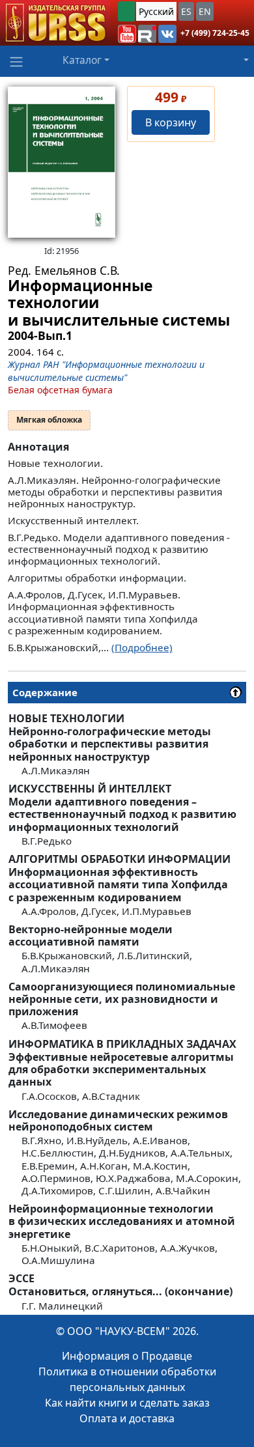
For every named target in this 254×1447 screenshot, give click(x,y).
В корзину (170, 122)
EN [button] (205, 11)
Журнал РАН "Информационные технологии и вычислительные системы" (106, 370)
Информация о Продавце (127, 1356)
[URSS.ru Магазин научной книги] (55, 23)
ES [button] (186, 11)
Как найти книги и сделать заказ (127, 1403)
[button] (127, 34)
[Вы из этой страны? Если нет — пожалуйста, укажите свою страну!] (126, 11)
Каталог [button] (82, 60)
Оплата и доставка (127, 1418)
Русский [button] (156, 11)
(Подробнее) (142, 647)
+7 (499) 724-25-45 (214, 32)
